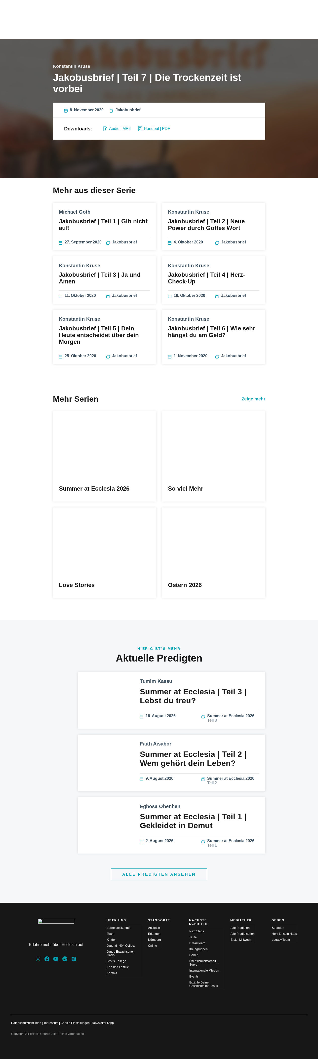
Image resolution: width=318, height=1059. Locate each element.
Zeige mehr (253, 398)
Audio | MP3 (120, 128)
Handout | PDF (157, 128)
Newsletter (99, 1023)
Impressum (50, 1023)
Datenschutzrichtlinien (26, 1023)
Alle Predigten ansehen (159, 874)
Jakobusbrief (128, 110)
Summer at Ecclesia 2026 (230, 718)
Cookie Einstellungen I (76, 1023)
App (111, 1023)
